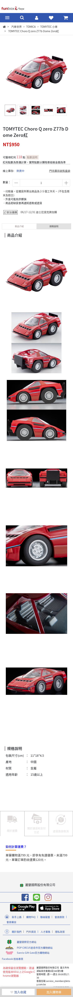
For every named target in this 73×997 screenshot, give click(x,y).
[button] (62, 72)
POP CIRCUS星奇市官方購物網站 (35, 947)
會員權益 (11, 922)
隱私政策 (60, 931)
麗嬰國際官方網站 (26, 942)
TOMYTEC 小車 (48, 26)
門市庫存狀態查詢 (59, 171)
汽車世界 (16, 26)
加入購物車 (53, 992)
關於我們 (17, 931)
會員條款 (59, 917)
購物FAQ (31, 917)
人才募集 (45, 931)
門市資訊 (31, 931)
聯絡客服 (45, 917)
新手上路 (17, 917)
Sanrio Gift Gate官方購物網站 (33, 952)
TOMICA (31, 26)
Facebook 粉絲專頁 (12, 959)
